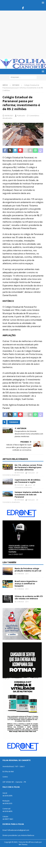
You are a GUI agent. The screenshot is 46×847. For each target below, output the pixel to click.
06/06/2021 (9, 115)
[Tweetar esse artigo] (10, 150)
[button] (42, 3)
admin (29, 485)
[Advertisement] (23, 35)
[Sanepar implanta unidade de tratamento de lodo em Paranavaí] (8, 494)
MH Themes (23, 844)
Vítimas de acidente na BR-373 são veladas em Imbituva (29, 597)
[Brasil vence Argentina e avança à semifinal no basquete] (8, 584)
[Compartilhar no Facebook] (5, 150)
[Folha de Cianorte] (23, 67)
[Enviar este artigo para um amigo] (25, 150)
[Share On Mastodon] (40, 150)
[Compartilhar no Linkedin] (15, 150)
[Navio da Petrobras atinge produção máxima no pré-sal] (8, 571)
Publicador (21, 115)
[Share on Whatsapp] (35, 150)
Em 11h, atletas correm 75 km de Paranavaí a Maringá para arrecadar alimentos (28, 467)
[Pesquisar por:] (23, 77)
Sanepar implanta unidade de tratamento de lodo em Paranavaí (28, 494)
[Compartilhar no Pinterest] (20, 150)
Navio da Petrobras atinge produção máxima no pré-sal (28, 569)
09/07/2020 (20, 473)
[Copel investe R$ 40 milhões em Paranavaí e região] (8, 481)
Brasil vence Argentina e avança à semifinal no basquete (26, 583)
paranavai (13, 422)
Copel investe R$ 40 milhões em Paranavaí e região (27, 481)
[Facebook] (23, 8)
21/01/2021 (20, 485)
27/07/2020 (20, 500)
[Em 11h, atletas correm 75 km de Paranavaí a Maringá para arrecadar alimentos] (8, 467)
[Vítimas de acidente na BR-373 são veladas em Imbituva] (8, 599)
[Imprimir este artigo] (30, 150)
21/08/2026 (20, 574)
